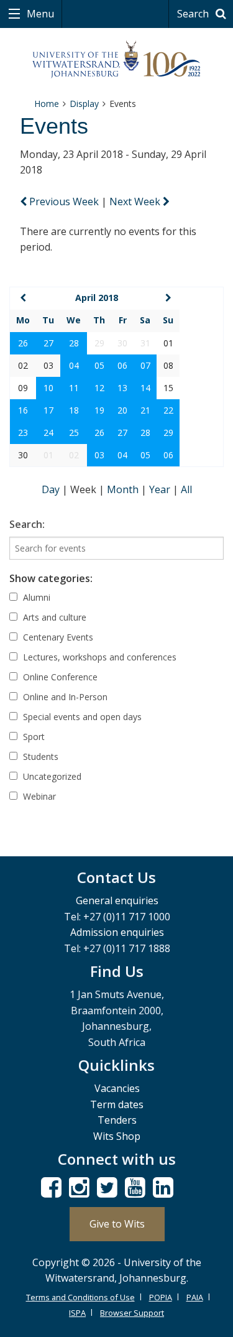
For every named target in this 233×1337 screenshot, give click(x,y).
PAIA (194, 1297)
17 (48, 410)
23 (23, 432)
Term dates (117, 1104)
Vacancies (117, 1088)
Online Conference (59, 677)
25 (74, 432)
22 (168, 410)
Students (39, 756)
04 (74, 365)
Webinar (38, 796)
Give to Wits (117, 1224)
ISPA (77, 1312)
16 (23, 410)
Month (124, 489)
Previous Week (64, 201)
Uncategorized (51, 776)
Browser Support (132, 1312)
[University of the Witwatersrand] (116, 59)
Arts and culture (53, 617)
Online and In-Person (64, 697)
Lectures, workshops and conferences (98, 657)
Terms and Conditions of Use (80, 1297)
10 (48, 388)
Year (161, 489)
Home (46, 103)
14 (145, 388)
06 (122, 365)
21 (145, 410)
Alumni (35, 597)
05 (99, 365)
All (186, 489)
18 (74, 410)
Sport (33, 737)
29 (168, 432)
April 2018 (96, 297)
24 (48, 432)
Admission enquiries (117, 932)
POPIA (160, 1297)
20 (122, 410)
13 (122, 388)
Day (52, 489)
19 (99, 410)
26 (23, 343)
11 (74, 388)
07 (145, 365)
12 (99, 388)
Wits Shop (116, 1136)
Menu (39, 14)
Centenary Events (57, 637)
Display (84, 103)
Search (194, 14)
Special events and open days (81, 717)
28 (74, 343)
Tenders (117, 1120)
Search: (27, 524)
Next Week (136, 201)
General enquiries (117, 900)
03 (99, 455)
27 (48, 343)
